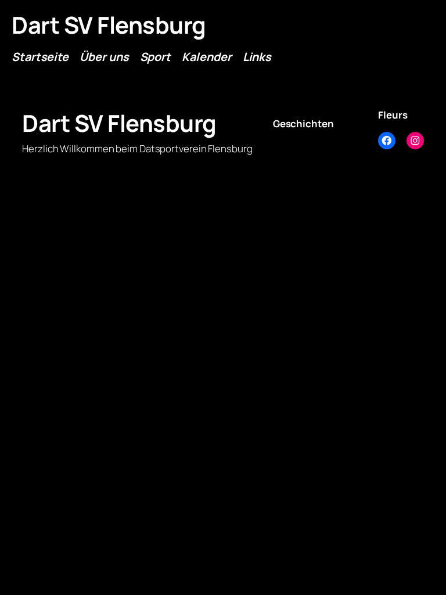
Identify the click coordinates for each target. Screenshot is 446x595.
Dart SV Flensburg (109, 25)
